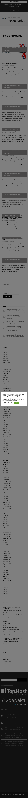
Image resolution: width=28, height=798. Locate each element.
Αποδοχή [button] (16, 402)
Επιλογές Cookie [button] (8, 402)
